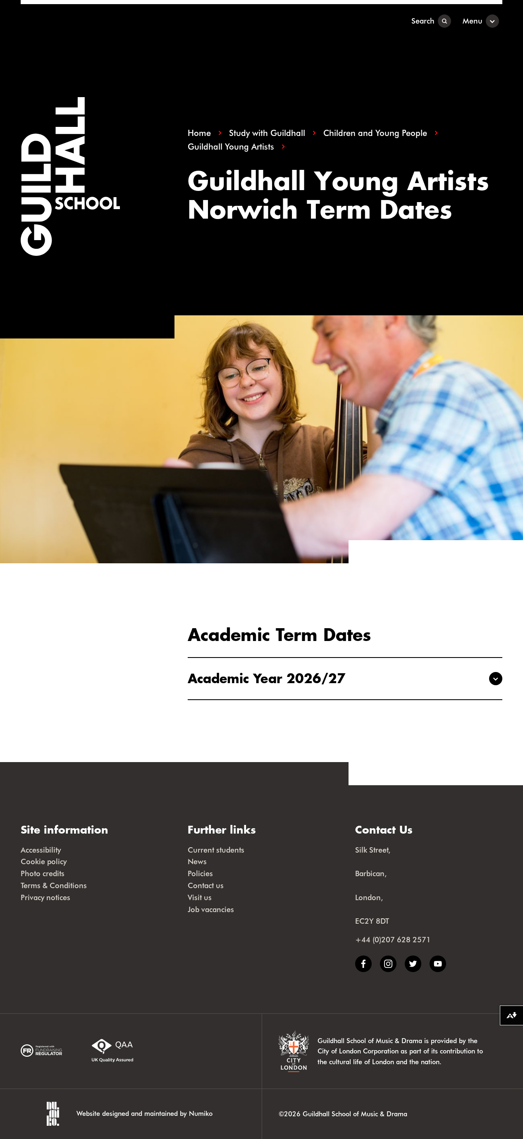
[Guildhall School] (72, 21)
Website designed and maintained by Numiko (144, 1113)
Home (199, 133)
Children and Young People (375, 133)
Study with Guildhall (267, 133)
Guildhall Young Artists (231, 146)
